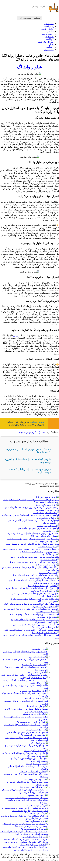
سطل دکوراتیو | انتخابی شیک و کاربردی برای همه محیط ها (33, 538)
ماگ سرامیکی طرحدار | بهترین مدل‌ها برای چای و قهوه (34, 557)
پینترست (22, 432)
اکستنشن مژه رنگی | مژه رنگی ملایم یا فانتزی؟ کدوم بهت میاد (30, 609)
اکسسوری (49, 49)
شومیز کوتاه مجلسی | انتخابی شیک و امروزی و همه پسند (27, 460)
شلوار (15, 335)
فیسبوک (41, 432)
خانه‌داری (49, 36)
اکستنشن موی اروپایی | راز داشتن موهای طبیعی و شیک (34, 562)
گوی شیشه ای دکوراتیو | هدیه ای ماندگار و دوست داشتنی (33, 614)
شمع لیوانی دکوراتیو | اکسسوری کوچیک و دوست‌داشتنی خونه (31, 604)
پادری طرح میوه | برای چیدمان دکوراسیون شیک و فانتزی (33, 533)
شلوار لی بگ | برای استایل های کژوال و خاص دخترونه (35, 619)
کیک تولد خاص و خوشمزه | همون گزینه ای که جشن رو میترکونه (30, 515)
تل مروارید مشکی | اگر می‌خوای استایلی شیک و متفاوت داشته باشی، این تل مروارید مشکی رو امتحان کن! (26, 800)
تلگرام (34, 432)
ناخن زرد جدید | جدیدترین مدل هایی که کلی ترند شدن (35, 593)
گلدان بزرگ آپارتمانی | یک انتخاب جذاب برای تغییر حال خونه (32, 588)
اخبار (51, 44)
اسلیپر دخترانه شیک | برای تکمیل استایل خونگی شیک (35, 575)
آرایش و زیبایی (47, 29)
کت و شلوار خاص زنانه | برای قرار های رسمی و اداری (35, 598)
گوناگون (50, 39)
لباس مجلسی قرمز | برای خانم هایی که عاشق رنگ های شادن (31, 630)
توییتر (28, 432)
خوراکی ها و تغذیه (45, 42)
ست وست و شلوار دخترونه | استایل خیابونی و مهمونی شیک (32, 544)
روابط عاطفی (47, 34)
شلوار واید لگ (29, 66)
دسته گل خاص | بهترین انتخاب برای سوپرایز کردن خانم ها (28, 450)
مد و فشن (49, 26)
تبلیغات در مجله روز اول (29, 18)
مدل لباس (49, 23)
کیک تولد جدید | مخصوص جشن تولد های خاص (38, 528)
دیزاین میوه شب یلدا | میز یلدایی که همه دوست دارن (30, 470)
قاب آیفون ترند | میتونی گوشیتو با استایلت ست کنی (36, 625)
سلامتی (50, 31)
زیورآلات (50, 47)
